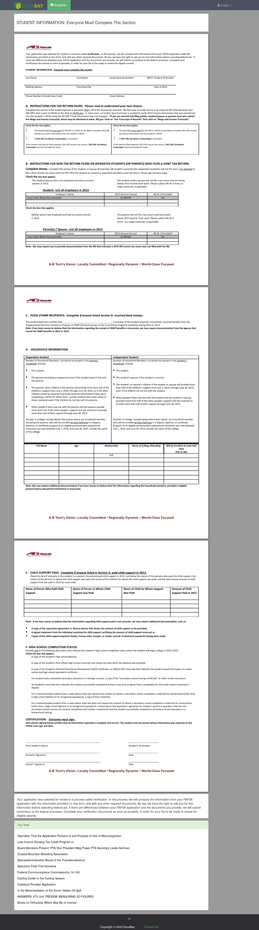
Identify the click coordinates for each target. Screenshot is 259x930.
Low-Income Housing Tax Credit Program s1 (45, 842)
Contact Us (151, 927)
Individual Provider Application (36, 884)
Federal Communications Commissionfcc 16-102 (48, 872)
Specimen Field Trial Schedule (36, 866)
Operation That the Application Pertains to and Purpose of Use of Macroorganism (69, 836)
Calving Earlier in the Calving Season (41, 878)
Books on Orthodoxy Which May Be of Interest (46, 902)
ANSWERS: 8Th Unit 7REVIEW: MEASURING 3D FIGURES (55, 896)
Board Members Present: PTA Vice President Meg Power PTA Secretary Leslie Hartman (73, 848)
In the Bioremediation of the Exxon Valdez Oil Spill (49, 890)
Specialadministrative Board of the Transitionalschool (51, 860)
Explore (60, 5)
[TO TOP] (129, 919)
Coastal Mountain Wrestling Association (42, 854)
